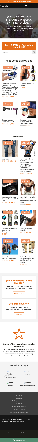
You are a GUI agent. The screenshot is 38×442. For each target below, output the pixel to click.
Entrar (19, 314)
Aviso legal (19, 404)
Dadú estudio (25, 433)
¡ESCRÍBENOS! (20, 440)
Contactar (19, 293)
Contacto (19, 398)
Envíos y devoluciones (19, 401)
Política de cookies (19, 409)
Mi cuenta (19, 395)
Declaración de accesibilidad (19, 412)
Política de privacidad (19, 406)
